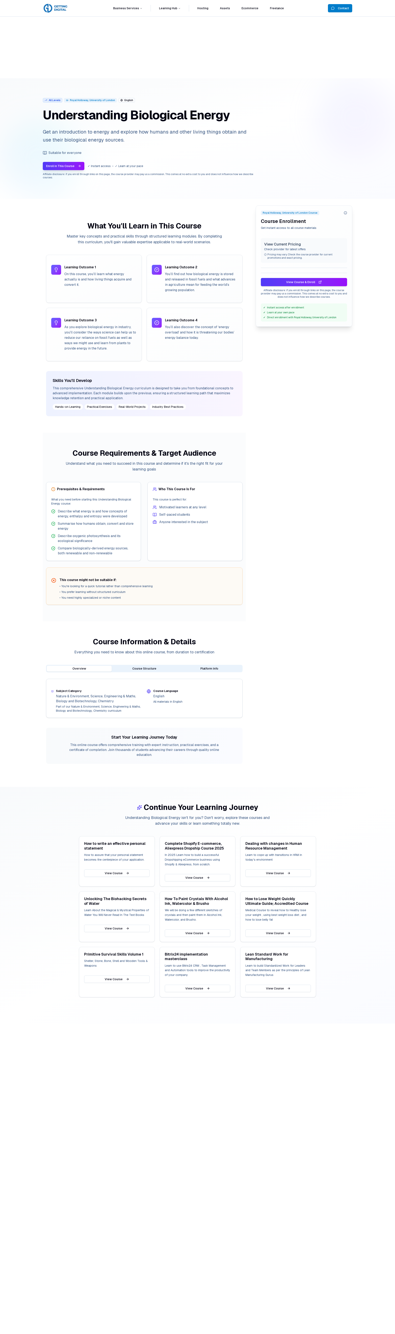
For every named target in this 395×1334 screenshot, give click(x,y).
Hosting (202, 8)
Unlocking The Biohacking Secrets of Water (115, 901)
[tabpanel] (144, 698)
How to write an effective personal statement (114, 846)
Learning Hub (168, 8)
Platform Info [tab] (209, 668)
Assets (225, 8)
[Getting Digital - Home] (56, 8)
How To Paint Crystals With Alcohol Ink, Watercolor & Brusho (196, 901)
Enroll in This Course (60, 166)
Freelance (277, 8)
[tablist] (144, 668)
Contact (343, 8)
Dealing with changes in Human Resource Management (273, 846)
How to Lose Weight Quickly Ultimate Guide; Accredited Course (276, 901)
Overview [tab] (79, 668)
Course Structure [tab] (144, 668)
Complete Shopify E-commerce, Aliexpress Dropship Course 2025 (194, 846)
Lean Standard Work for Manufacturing (266, 956)
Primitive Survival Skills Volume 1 (113, 954)
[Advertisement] (197, 47)
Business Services (126, 8)
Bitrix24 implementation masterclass (186, 956)
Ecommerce (250, 8)
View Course (114, 873)
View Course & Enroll (300, 282)
